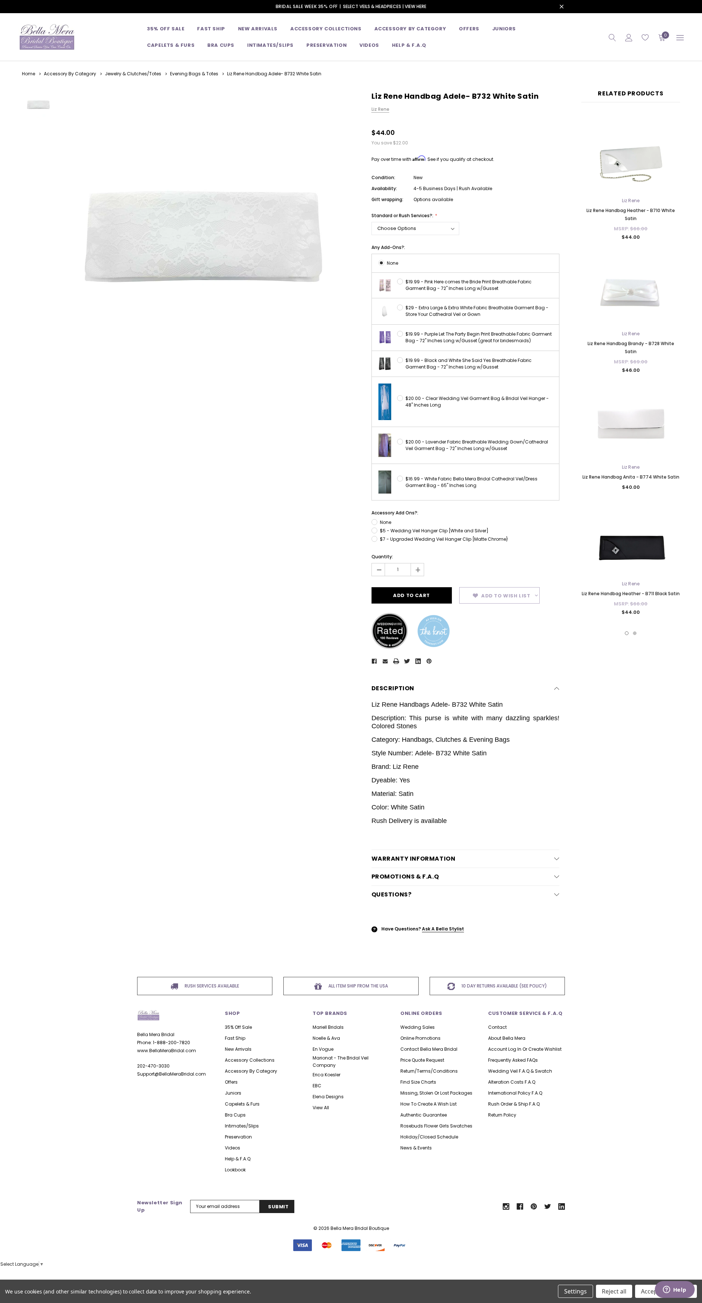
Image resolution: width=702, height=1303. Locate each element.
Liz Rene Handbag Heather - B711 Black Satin (631, 593)
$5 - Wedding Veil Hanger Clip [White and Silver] (434, 531)
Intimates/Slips (270, 45)
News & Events (416, 1148)
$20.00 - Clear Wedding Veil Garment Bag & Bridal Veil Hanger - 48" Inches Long (477, 401)
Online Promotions (420, 1038)
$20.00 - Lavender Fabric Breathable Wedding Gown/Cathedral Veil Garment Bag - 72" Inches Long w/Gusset (476, 445)
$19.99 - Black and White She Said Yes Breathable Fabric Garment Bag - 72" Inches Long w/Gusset (468, 363)
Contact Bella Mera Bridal (428, 1049)
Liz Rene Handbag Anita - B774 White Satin (630, 477)
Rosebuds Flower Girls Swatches (436, 1126)
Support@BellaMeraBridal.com (171, 1074)
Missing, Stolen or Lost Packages (436, 1093)
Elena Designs (328, 1097)
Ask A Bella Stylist (443, 929)
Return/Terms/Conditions (429, 1071)
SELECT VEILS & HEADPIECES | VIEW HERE (384, 6)
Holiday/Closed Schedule (429, 1137)
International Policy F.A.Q (515, 1093)
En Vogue (323, 1049)
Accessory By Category (410, 28)
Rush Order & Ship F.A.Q (514, 1104)
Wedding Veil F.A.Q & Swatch (520, 1071)
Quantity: (382, 557)
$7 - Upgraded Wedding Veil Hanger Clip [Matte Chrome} (444, 539)
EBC (317, 1086)
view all (321, 1107)
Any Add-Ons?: (388, 247)
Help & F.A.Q (409, 45)
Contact (497, 1027)
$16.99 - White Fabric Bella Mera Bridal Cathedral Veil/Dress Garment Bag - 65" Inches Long (471, 482)
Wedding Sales (417, 1027)
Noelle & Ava (326, 1038)
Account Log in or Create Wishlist (525, 1049)
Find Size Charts (418, 1082)
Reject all (614, 1291)
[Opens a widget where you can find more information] (674, 1290)
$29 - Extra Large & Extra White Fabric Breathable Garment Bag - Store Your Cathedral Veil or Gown (476, 311)
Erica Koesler (326, 1075)
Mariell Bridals (328, 1027)
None (392, 263)
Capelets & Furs (242, 1104)
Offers (231, 1082)
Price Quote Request (422, 1060)
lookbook (235, 1170)
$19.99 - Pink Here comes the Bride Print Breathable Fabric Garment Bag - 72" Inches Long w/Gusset (468, 285)
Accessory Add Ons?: (394, 513)
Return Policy (502, 1115)
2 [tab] (635, 633)
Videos (369, 45)
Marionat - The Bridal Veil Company (341, 1061)
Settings (575, 1291)
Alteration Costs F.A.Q (511, 1082)
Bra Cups (235, 1115)
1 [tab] (627, 633)
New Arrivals (238, 1049)
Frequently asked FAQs (513, 1060)
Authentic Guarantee (423, 1115)
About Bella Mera (506, 1038)
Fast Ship (211, 28)
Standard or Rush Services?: (402, 215)
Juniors (504, 28)
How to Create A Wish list (428, 1104)
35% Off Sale (165, 28)
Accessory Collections (326, 28)
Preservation (326, 45)
